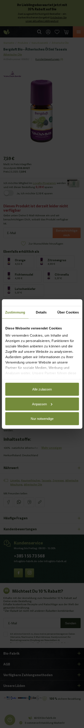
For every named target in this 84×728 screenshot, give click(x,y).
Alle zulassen (42, 389)
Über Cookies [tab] (68, 312)
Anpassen (39, 404)
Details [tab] (41, 312)
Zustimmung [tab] (15, 312)
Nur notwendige (42, 419)
